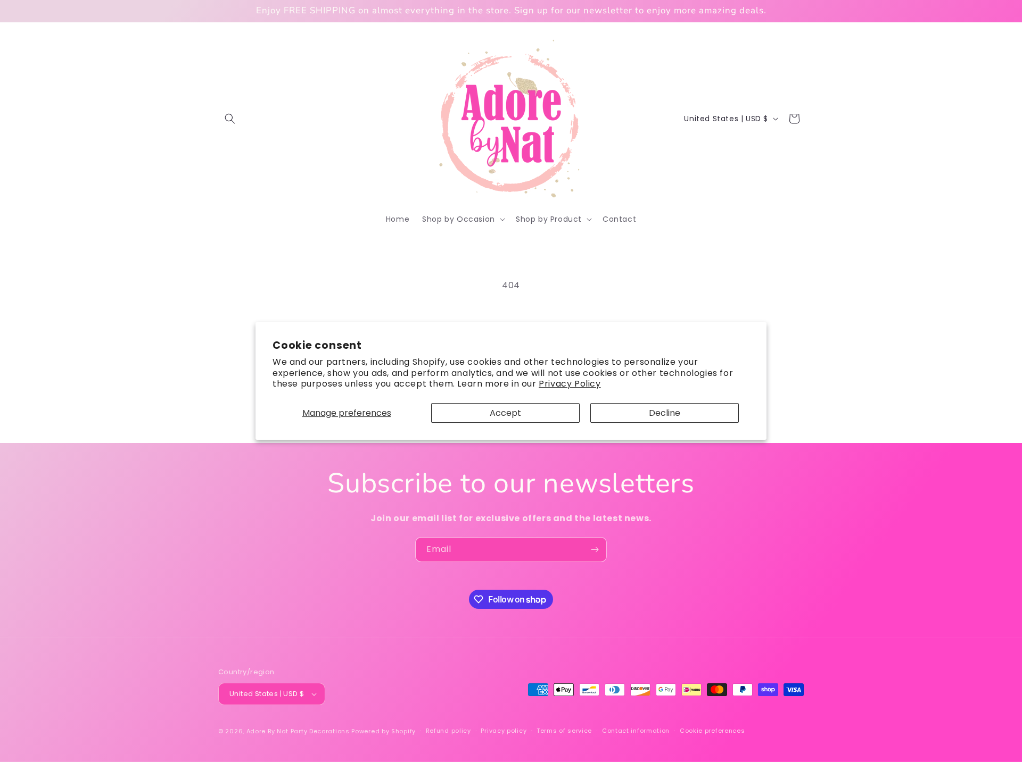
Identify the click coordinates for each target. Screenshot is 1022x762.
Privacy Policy (569, 384)
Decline (664, 413)
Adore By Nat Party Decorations (298, 731)
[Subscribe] (594, 549)
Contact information (636, 730)
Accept (505, 413)
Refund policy (448, 730)
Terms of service (564, 730)
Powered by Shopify (383, 731)
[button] (230, 118)
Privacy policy (503, 730)
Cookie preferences (712, 730)
